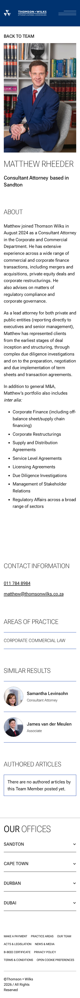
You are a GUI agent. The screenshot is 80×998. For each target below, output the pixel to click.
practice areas (42, 936)
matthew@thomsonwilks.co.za (34, 593)
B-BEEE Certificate (17, 952)
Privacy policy (45, 952)
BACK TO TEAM (19, 36)
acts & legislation (17, 944)
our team (64, 936)
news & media (44, 944)
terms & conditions (18, 960)
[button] (67, 9)
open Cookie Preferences (55, 960)
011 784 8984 (17, 583)
